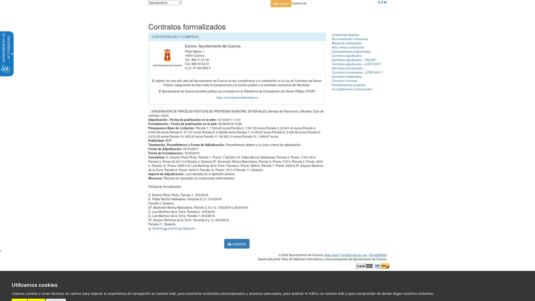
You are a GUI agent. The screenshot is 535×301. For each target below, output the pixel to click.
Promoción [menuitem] (356, 12)
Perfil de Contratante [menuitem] (288, 12)
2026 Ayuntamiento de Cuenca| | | (322, 257)
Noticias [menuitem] (375, 12)
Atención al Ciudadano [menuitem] (325, 12)
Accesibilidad (378, 255)
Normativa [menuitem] (258, 12)
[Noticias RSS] (379, 2)
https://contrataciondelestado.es (237, 97)
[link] (281, 3)
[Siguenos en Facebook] (382, 2)
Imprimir (238, 243)
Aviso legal (331, 255)
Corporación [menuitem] (207, 12)
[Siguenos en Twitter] (385, 2)
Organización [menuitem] (233, 12)
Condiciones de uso (354, 255)
